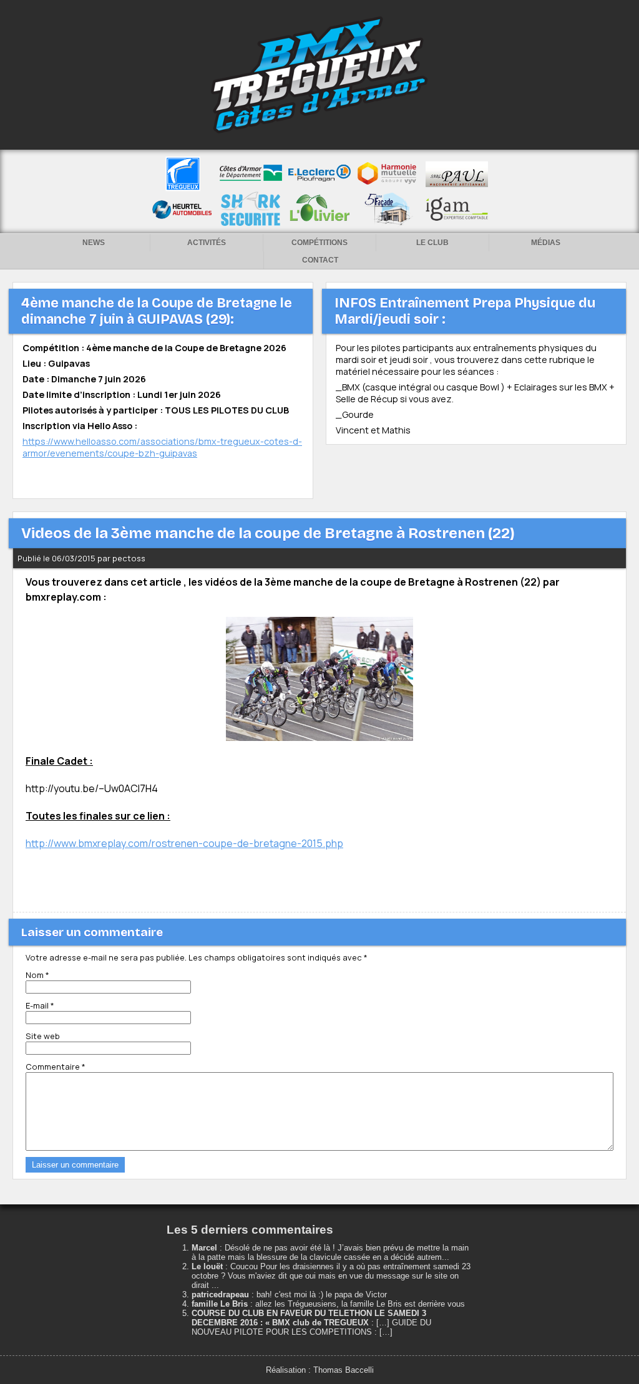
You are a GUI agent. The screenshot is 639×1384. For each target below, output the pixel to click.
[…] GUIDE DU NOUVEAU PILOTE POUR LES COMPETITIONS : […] (311, 1327)
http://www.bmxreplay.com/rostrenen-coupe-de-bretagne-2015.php (184, 843)
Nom (37, 974)
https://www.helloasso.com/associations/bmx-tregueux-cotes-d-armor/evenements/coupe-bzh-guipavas (162, 447)
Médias (545, 242)
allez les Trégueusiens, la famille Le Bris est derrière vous (360, 1304)
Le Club (432, 242)
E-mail (40, 1005)
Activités (206, 242)
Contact (320, 260)
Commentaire (55, 1066)
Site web (43, 1036)
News (93, 242)
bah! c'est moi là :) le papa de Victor (321, 1294)
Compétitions (319, 242)
